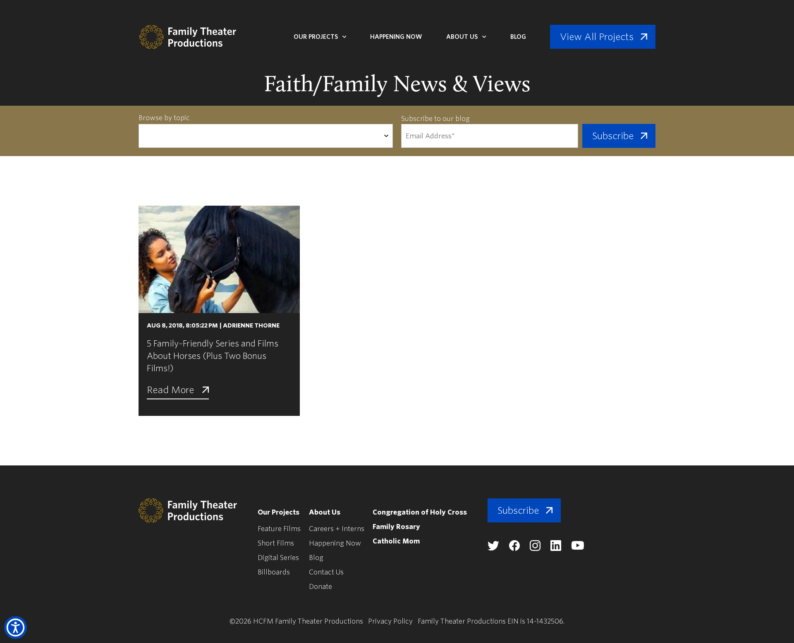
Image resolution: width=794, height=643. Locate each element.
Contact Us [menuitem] (326, 572)
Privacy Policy (390, 621)
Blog (518, 37)
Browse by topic (164, 118)
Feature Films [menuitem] (279, 529)
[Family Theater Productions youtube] (577, 548)
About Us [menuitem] (324, 512)
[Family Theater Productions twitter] (493, 548)
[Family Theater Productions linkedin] (555, 549)
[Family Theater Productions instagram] (535, 549)
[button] (15, 627)
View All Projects (597, 36)
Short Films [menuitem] (276, 543)
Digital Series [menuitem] (278, 558)
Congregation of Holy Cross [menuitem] (420, 512)
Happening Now (396, 37)
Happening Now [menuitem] (335, 543)
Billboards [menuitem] (274, 572)
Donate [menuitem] (320, 587)
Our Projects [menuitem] (278, 512)
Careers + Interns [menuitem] (336, 529)
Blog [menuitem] (316, 558)
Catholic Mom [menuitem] (396, 541)
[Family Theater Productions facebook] (514, 549)
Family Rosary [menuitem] (396, 527)
